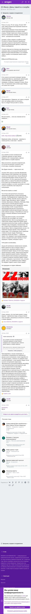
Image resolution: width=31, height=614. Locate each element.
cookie (23, 595)
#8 (28, 333)
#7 (28, 312)
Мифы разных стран (12, 449)
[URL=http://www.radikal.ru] (9, 135)
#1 (28, 22)
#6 (28, 152)
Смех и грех (16, 472)
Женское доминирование (18, 440)
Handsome (4, 407)
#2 (28, 75)
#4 (28, 114)
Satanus (8, 440)
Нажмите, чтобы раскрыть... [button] (15, 350)
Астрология (14, 462)
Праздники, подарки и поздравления (17, 433)
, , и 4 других (14, 300)
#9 (28, 405)
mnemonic (9, 472)
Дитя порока (11, 465)
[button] (2, 2)
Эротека (3, 582)
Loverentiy (10, 476)
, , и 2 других (13, 321)
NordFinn (8, 427)
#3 (28, 97)
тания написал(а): (8, 336)
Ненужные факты (11, 471)
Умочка (4, 9)
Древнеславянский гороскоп (15, 460)
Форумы (3, 579)
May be (10, 432)
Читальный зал (15, 451)
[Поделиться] (26, 22)
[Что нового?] (28, 2)
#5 (28, 133)
